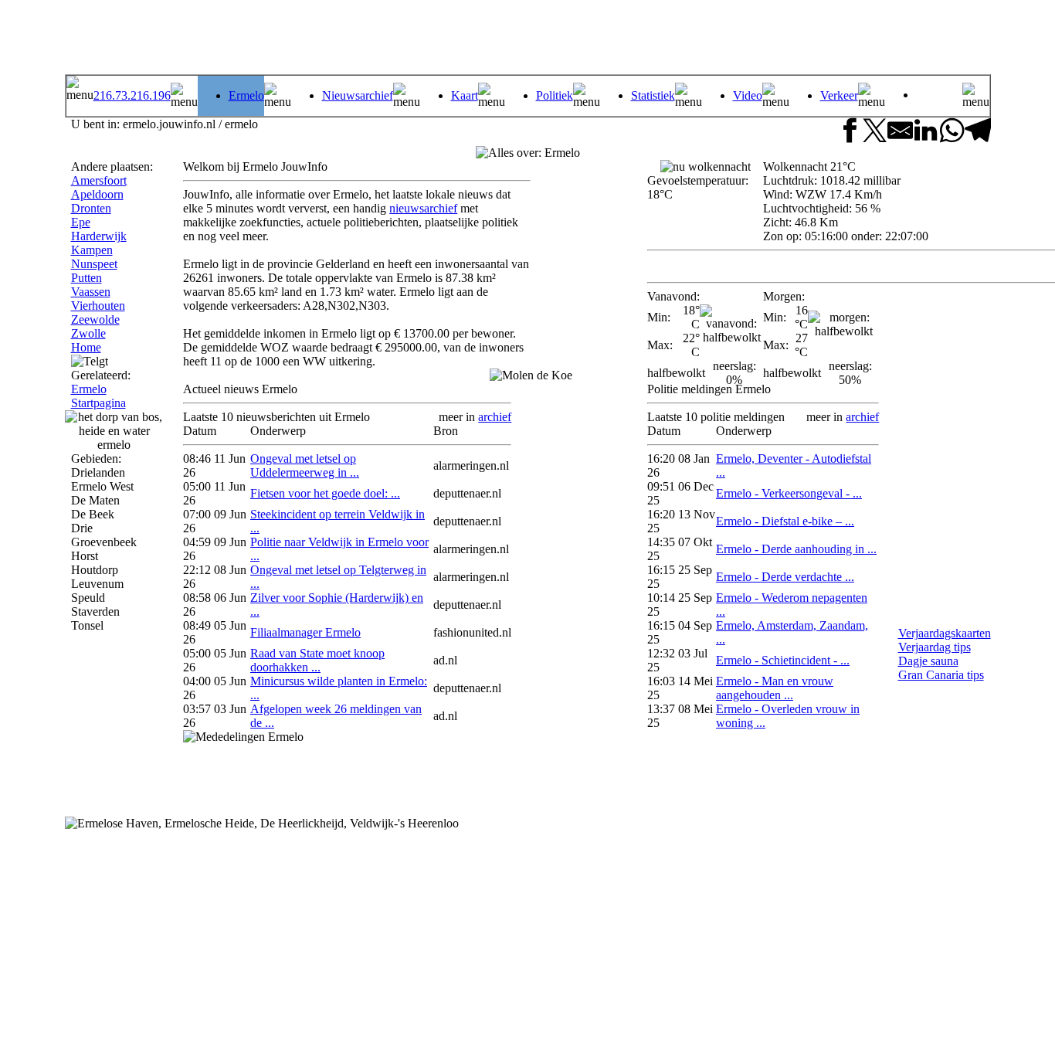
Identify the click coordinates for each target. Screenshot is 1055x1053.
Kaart (464, 95)
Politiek (554, 95)
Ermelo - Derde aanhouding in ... (796, 548)
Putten (86, 277)
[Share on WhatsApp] (952, 131)
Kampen (92, 249)
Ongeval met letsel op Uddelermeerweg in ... (304, 465)
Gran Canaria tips (941, 674)
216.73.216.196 (132, 95)
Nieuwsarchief (357, 95)
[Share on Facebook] (849, 131)
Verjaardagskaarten (944, 633)
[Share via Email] (900, 131)
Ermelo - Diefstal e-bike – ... (785, 521)
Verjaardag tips (934, 647)
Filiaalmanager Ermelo (305, 632)
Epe (80, 222)
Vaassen (90, 291)
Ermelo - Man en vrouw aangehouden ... (774, 687)
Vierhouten (98, 305)
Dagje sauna (928, 660)
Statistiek (653, 95)
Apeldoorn (97, 194)
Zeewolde (95, 319)
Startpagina (98, 402)
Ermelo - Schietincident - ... (783, 660)
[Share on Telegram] (977, 131)
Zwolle (88, 333)
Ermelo (246, 95)
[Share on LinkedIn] (925, 131)
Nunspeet (94, 263)
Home (86, 347)
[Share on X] (874, 131)
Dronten (91, 208)
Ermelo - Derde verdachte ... (785, 576)
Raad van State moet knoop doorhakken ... (317, 660)
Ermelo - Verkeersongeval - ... (789, 493)
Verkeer (839, 95)
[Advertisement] (794, 38)
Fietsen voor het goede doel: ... (325, 493)
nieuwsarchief (423, 208)
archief (494, 416)
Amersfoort (99, 180)
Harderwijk (99, 236)
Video (747, 95)
